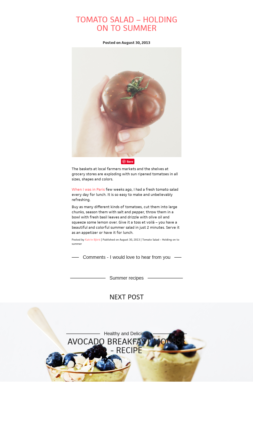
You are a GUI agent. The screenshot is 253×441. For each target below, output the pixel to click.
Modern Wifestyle (18, 5)
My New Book (65, 5)
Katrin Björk (92, 239)
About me (123, 5)
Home (46, 5)
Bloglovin (9, 37)
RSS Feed (9, 42)
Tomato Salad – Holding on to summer (126, 23)
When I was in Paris (89, 189)
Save (130, 161)
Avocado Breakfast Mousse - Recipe (127, 346)
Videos (105, 5)
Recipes (87, 5)
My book (9, 27)
